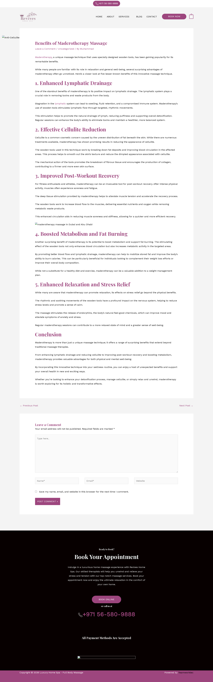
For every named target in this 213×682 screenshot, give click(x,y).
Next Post (186, 405)
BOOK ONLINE (106, 599)
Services (124, 16)
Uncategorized (66, 48)
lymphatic (60, 103)
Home (99, 16)
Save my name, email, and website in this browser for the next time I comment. (84, 491)
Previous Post (29, 405)
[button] (174, 16)
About (110, 16)
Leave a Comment (45, 48)
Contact (151, 16)
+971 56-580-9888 (108, 3)
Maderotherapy (43, 57)
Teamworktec (185, 672)
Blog (139, 16)
